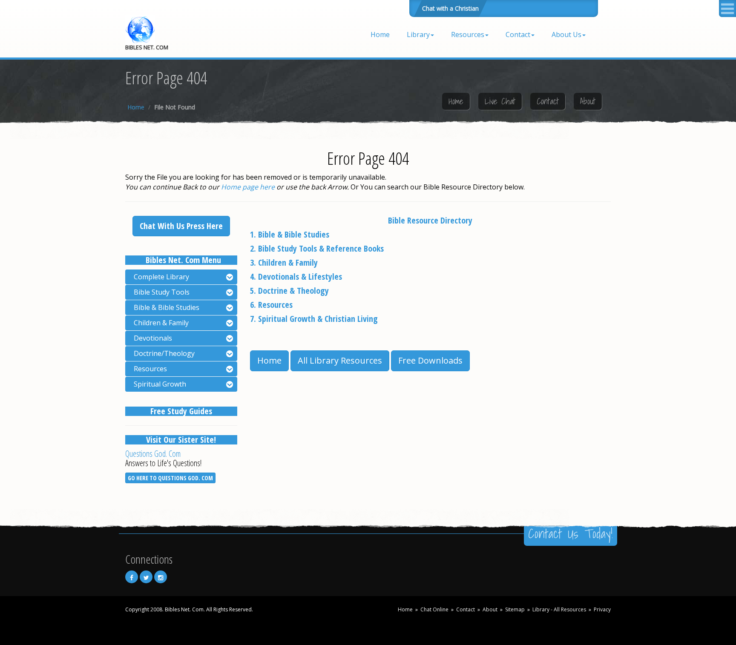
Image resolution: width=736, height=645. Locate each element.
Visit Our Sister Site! (181, 439)
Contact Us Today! (570, 533)
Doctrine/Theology (164, 353)
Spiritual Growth (160, 384)
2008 (156, 609)
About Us (566, 34)
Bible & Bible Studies (166, 307)
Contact (518, 34)
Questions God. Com (153, 453)
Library (418, 34)
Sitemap (515, 609)
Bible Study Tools (162, 292)
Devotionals (153, 338)
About (587, 101)
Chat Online (434, 609)
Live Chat (500, 101)
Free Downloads (430, 360)
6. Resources (271, 304)
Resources (467, 34)
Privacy (602, 609)
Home (380, 34)
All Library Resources (340, 360)
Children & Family (161, 322)
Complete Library (161, 276)
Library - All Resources (559, 609)
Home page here (248, 187)
